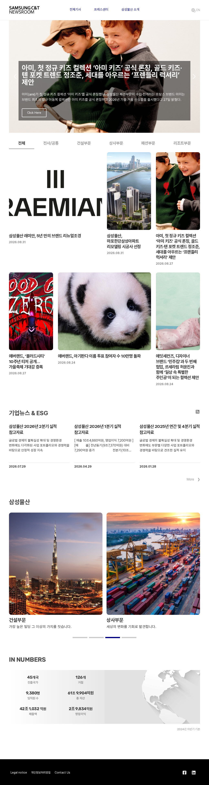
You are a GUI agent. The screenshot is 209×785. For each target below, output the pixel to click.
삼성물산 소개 (130, 9)
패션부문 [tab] (148, 143)
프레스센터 (101, 9)
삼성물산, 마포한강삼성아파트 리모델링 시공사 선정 (124, 241)
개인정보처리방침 (41, 772)
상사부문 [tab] (116, 143)
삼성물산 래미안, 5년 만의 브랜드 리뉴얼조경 (45, 235)
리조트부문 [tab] (182, 143)
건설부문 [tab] (84, 143)
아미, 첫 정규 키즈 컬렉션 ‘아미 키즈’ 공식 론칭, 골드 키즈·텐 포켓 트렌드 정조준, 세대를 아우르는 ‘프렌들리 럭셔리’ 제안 (177, 246)
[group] (104, 76)
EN (198, 10)
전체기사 (75, 9)
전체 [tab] (21, 143)
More (190, 479)
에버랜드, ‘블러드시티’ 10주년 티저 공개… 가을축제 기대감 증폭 (27, 361)
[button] (98, 128)
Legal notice (19, 772)
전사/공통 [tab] (51, 143)
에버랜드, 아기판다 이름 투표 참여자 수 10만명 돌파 (99, 356)
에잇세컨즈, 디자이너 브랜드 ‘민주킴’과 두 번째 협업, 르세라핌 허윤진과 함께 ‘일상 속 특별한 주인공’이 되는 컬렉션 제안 (177, 366)
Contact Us (62, 772)
